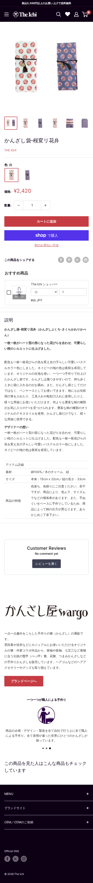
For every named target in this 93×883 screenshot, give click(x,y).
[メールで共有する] (86, 260)
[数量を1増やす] (45, 205)
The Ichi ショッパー (44, 284)
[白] (11, 175)
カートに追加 (46, 221)
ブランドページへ (24, 681)
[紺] (27, 175)
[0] (85, 14)
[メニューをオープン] (6, 14)
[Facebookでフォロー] (7, 859)
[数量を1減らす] (18, 205)
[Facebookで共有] (61, 260)
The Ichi (10, 150)
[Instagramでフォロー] (24, 859)
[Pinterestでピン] (69, 260)
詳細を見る (19, 297)
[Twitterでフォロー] (16, 859)
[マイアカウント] (76, 14)
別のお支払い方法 (46, 245)
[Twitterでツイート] (77, 260)
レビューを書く (46, 563)
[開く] (58, 14)
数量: (7, 205)
